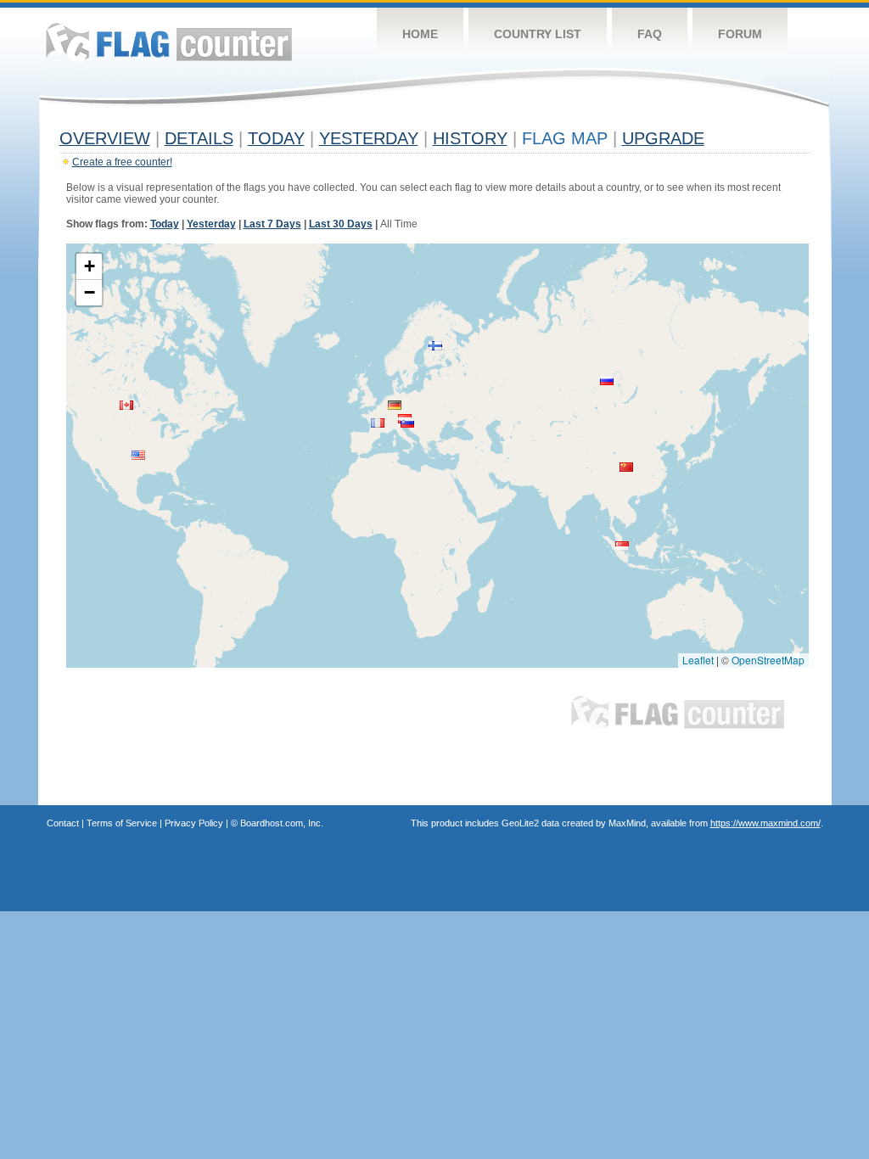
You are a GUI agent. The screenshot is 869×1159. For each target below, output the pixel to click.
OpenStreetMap (768, 659)
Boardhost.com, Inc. (281, 823)
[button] (138, 455)
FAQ (649, 34)
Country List (537, 34)
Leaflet (698, 659)
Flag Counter (169, 42)
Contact (63, 823)
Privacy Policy (194, 823)
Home (420, 34)
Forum (740, 34)
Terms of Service (122, 823)
